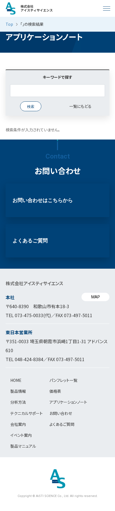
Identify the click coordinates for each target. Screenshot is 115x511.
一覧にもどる (80, 106)
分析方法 (18, 402)
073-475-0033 (29, 315)
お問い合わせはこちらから (43, 200)
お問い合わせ (60, 413)
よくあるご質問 (30, 240)
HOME (15, 380)
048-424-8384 (29, 359)
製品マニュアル (23, 446)
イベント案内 (21, 435)
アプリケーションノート (68, 402)
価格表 (55, 391)
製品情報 (18, 391)
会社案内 (18, 424)
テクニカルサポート (26, 413)
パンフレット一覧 (63, 380)
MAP (95, 297)
